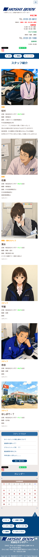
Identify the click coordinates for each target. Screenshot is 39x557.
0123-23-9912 (30, 19)
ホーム (7, 520)
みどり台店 (30, 56)
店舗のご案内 (19, 520)
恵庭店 (18, 56)
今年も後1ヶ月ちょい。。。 (12, 455)
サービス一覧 (23, 526)
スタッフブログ (19, 531)
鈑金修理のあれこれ (10, 451)
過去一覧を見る (19, 461)
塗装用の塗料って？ (10, 443)
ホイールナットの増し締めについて (15, 439)
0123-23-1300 (21, 551)
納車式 (7, 531)
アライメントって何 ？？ (12, 447)
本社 (9, 56)
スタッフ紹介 (9, 526)
